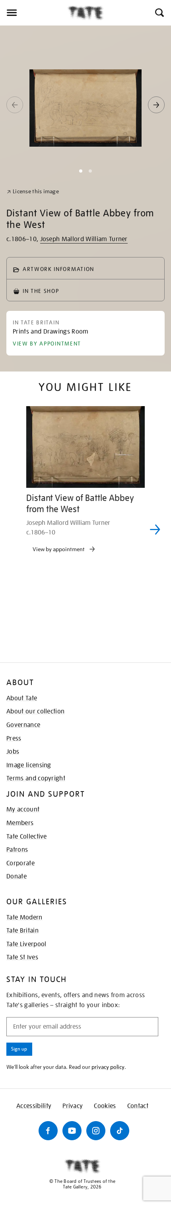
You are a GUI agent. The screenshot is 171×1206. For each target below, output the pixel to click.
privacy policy (107, 1066)
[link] (32, 191)
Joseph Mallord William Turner (84, 239)
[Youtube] (72, 1130)
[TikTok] (119, 1130)
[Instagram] (95, 1130)
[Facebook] (48, 1130)
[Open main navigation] (34, 13)
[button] (159, 13)
